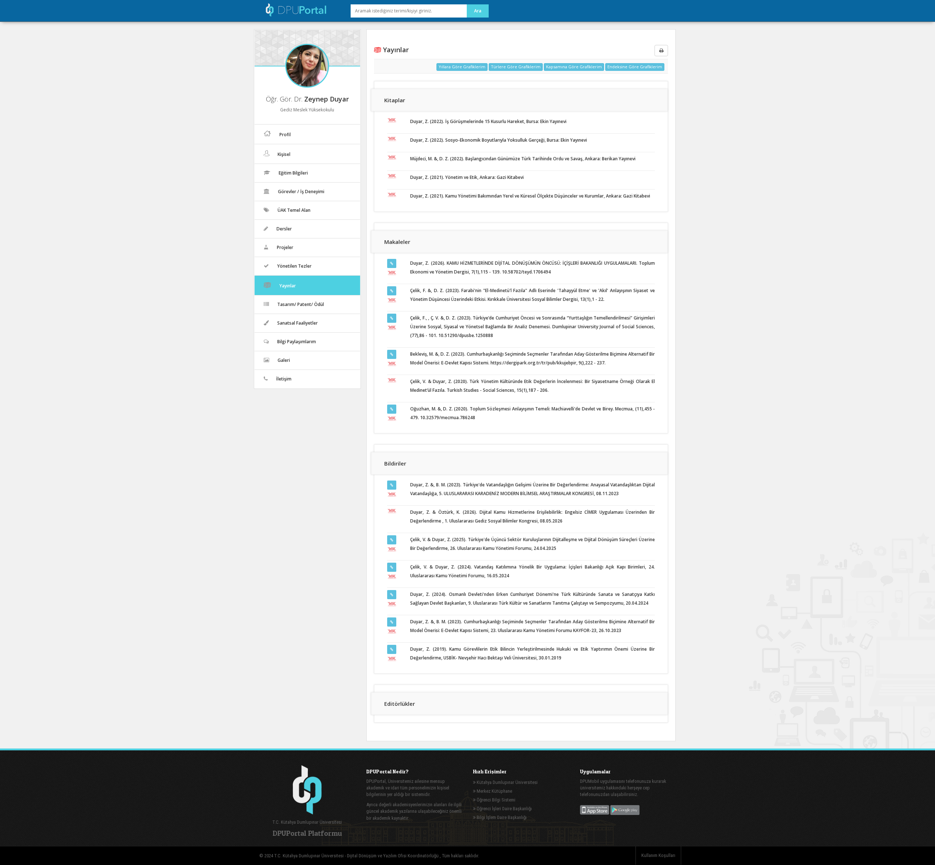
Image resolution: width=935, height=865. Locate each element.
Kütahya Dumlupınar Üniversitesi (507, 782)
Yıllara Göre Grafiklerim (462, 66)
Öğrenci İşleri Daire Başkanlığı (504, 808)
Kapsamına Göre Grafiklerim (574, 66)
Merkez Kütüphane (494, 791)
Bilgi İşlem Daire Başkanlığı (501, 817)
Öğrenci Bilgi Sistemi (495, 800)
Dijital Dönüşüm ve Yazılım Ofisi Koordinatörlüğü (393, 855)
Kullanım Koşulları (658, 855)
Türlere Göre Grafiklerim (516, 66)
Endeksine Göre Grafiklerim (634, 66)
